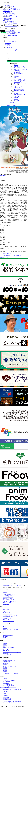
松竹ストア (16, 87)
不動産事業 (8, 43)
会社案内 (7, 40)
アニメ (15, 77)
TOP (4, 9)
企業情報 (13, 91)
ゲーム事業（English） (10, 35)
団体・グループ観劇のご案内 (12, 9)
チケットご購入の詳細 (10, 8)
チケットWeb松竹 (18, 73)
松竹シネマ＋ (17, 82)
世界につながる (6, 21)
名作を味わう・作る (8, 19)
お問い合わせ (8, 47)
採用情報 (7, 44)
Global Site (12, 102)
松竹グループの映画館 (10, 23)
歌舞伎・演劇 (14, 63)
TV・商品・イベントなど (17, 84)
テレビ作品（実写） (10, 31)
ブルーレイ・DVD (7, 15)
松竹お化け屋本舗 (9, 33)
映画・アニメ (14, 75)
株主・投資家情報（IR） (11, 41)
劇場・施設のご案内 (19, 66)
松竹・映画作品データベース (21, 79)
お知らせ (7, 45)
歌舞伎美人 (8, 12)
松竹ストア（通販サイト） (11, 32)
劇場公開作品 (17, 76)
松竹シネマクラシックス (20, 83)
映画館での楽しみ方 (8, 18)
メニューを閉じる (11, 105)
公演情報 (7, 5)
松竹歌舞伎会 (17, 70)
